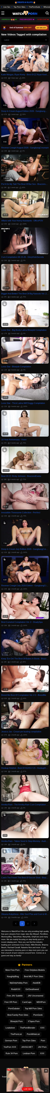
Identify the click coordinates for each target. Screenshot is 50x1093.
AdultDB (36, 983)
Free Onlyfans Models (35, 970)
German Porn (11, 1041)
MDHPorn (41, 1002)
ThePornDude (34, 7)
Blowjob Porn (16, 1021)
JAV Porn (42, 1047)
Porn (43, 1041)
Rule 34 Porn (12, 1053)
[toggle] (2, 13)
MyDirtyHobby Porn (19, 983)
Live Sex (6, 7)
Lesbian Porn (29, 1053)
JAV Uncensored (35, 996)
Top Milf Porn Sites (33, 1008)
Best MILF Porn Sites (33, 976)
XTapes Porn (34, 1021)
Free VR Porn (10, 1002)
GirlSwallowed (32, 989)
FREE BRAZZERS (26, 19)
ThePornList (16, 1034)
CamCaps (26, 1002)
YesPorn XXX (10, 1047)
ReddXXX (15, 989)
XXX (42, 1028)
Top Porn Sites (19, 7)
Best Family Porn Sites (17, 1015)
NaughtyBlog (13, 976)
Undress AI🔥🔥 (8, 19)
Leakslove (10, 1028)
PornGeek (38, 1015)
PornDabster (14, 1008)
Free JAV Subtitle (15, 996)
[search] (47, 13)
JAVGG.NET (27, 1047)
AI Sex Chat (42, 19)
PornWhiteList (33, 1034)
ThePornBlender (27, 1028)
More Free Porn (12, 970)
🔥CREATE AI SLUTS (24, 2)
